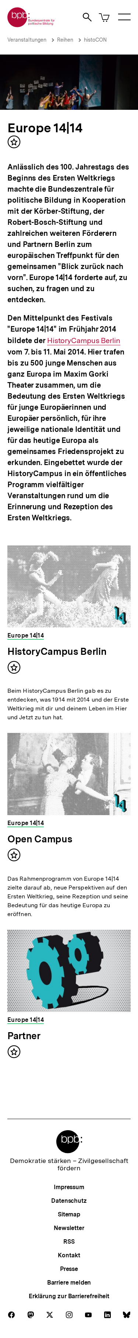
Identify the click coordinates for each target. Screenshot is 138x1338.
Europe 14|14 (45, 128)
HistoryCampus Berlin (83, 340)
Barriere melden (69, 1282)
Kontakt (69, 1255)
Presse (69, 1268)
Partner (23, 1035)
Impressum (69, 1187)
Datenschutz (69, 1200)
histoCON (95, 40)
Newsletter (69, 1228)
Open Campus (39, 839)
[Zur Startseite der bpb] (31, 25)
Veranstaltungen (26, 40)
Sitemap (69, 1214)
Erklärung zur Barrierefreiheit (69, 1296)
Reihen (65, 40)
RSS (69, 1241)
